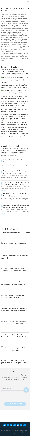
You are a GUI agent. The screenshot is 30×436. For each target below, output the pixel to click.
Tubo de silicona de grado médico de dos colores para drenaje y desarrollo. (14, 309)
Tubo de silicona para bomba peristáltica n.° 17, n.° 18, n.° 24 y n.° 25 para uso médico (14, 335)
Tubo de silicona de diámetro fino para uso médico (14, 257)
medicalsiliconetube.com (16, 432)
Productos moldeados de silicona (11, 232)
